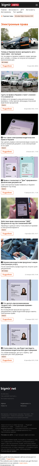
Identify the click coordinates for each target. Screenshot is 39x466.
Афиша (3, 403)
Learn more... (23, 463)
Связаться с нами (7, 427)
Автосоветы (30, 10)
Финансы (23, 406)
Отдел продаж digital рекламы (24, 435)
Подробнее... (11, 459)
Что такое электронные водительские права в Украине (18, 138)
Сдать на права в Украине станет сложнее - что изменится (18, 96)
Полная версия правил (8, 451)
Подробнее (7, 66)
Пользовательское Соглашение (26, 428)
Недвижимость (25, 403)
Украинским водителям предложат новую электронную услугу (19, 263)
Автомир (5, 62)
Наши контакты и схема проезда (12, 425)
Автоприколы (6, 12)
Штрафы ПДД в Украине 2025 (24, 16)
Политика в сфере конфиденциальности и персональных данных (16, 431)
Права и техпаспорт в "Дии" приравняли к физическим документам (19, 181)
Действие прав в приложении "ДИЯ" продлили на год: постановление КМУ (16, 222)
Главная (3, 10)
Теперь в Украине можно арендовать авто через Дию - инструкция (18, 53)
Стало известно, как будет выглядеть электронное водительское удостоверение (19, 349)
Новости (4, 406)
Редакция (29, 425)
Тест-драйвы (17, 12)
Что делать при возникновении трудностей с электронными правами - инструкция (17, 305)
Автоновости (13, 10)
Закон (4, 105)
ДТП (22, 10)
